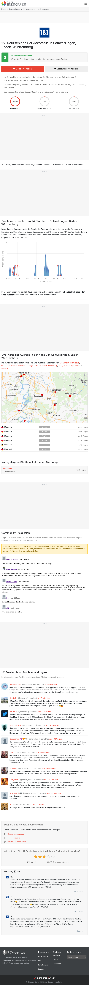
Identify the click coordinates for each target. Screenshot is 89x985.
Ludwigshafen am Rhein (36, 365)
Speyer (62, 365)
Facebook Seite (14, 838)
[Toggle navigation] (86, 3)
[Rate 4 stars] (49, 857)
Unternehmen (14, 9)
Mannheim (64, 363)
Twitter (55, 959)
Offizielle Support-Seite (17, 842)
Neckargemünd (72, 365)
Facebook (57, 964)
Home (3, 9)
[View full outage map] (44, 397)
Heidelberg (52, 365)
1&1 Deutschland (29, 9)
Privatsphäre (43, 965)
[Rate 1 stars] (36, 857)
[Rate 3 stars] (44, 857)
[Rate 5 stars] (53, 857)
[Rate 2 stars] (40, 857)
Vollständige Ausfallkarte (68, 69)
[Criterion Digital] (44, 978)
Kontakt (41, 969)
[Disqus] (44, 585)
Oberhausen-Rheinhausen (13, 365)
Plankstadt (74, 363)
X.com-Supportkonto (16, 834)
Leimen (4, 368)
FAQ (39, 961)
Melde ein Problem (24, 69)
